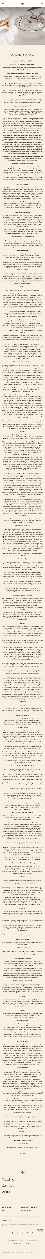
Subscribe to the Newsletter (9, 1224)
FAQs (13, 736)
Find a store (26, 1210)
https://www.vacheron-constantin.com (25, 83)
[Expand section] (42, 1179)
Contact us (22, 1154)
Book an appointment (29, 1207)
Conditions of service (31, 1240)
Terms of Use (17, 1243)
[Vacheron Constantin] (22, 4)
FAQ (3, 1210)
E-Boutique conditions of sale (15, 1240)
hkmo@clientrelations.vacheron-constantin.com (24, 1147)
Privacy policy (27, 1243)
